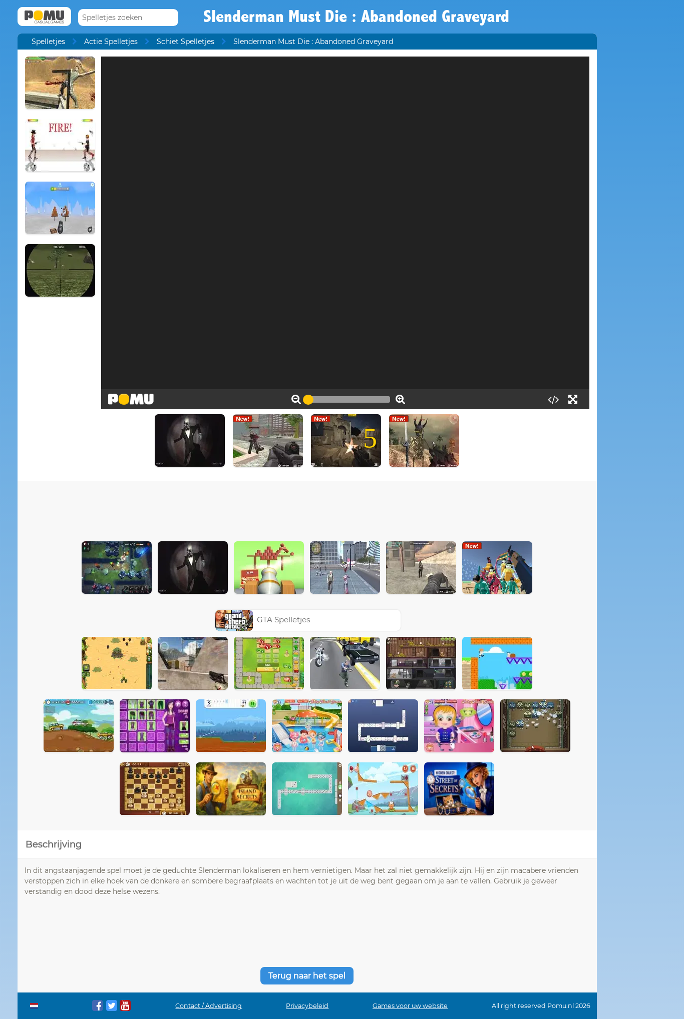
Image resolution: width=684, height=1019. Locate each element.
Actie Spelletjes (111, 41)
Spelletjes (48, 41)
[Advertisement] (307, 508)
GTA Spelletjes (283, 619)
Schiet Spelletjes (185, 41)
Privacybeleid (307, 1005)
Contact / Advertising (208, 1005)
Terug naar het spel (307, 975)
